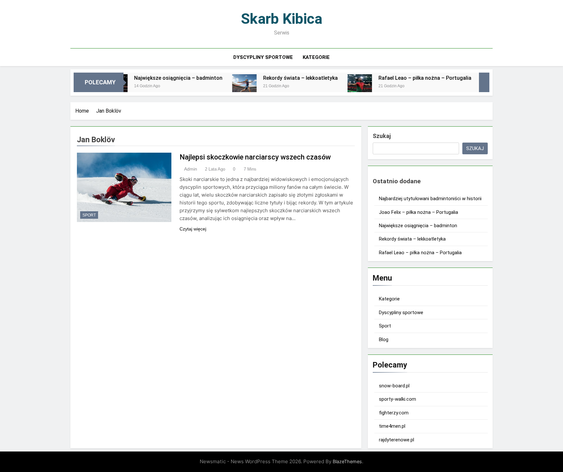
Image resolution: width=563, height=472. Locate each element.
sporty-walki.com (397, 399)
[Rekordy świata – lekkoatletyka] (231, 86)
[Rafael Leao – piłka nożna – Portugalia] (347, 86)
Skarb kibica (281, 18)
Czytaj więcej (193, 228)
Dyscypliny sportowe (263, 57)
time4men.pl (392, 426)
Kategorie (316, 57)
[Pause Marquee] (484, 82)
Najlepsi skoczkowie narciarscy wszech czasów (255, 157)
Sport (89, 215)
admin (190, 169)
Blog (383, 339)
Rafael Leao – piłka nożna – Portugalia (412, 78)
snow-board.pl (394, 386)
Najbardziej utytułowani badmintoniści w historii (430, 198)
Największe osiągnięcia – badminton (165, 78)
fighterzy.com (394, 413)
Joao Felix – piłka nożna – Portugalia (418, 212)
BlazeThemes (347, 461)
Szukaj (382, 135)
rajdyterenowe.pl (396, 440)
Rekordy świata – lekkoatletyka (287, 78)
